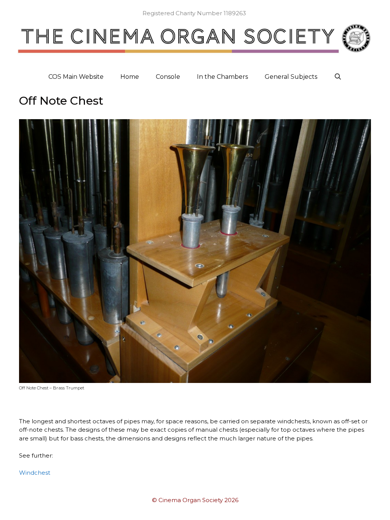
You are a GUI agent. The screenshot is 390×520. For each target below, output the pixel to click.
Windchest (34, 472)
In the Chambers (222, 76)
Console (168, 76)
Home (129, 76)
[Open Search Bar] (338, 76)
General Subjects (291, 76)
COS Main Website (76, 76)
